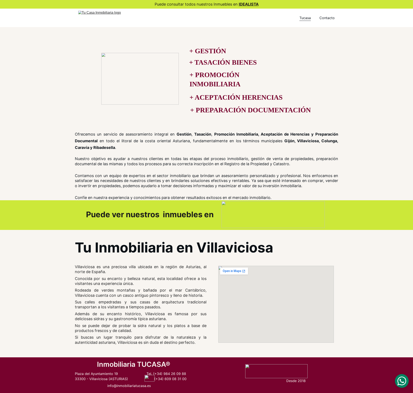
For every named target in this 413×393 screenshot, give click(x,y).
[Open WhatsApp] (402, 381)
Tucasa (305, 18)
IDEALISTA (249, 4)
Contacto (327, 18)
